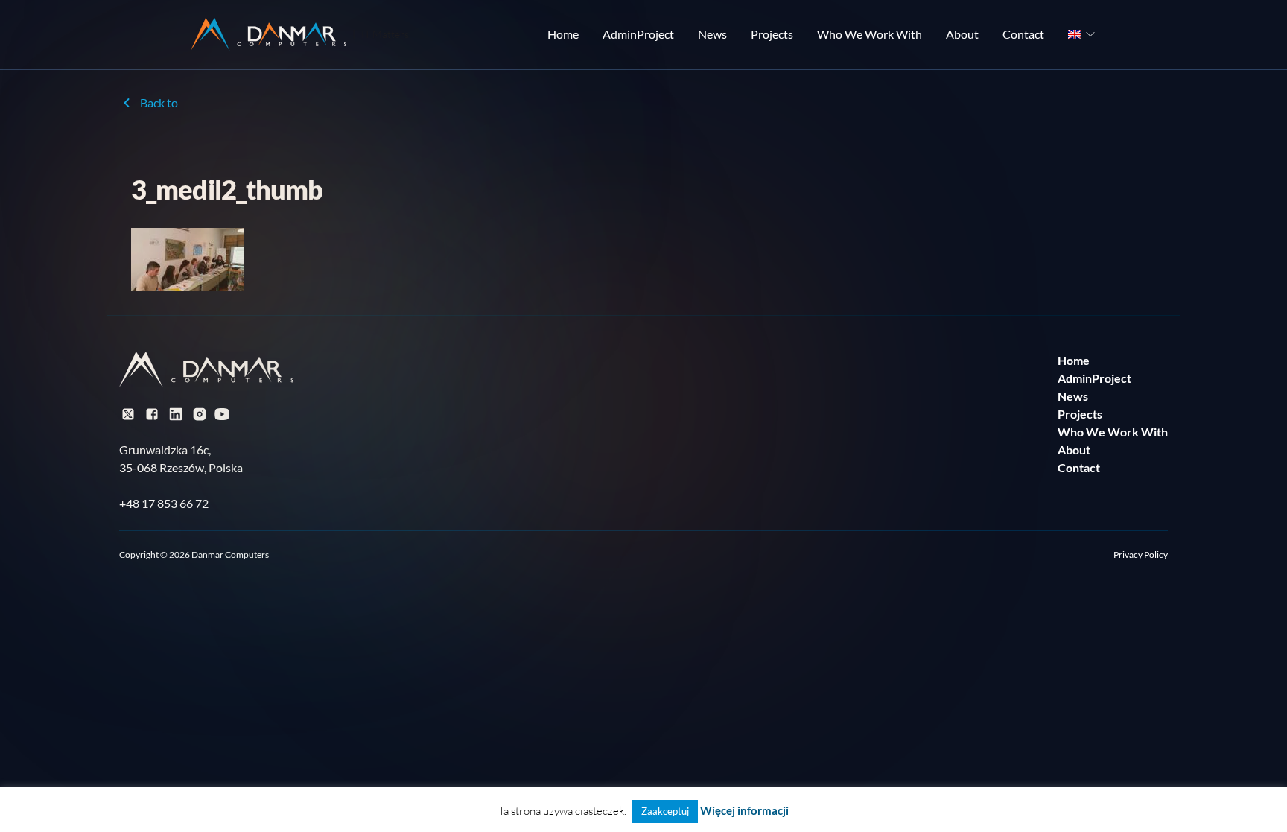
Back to (159, 102)
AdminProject (638, 34)
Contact (1023, 34)
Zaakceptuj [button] (665, 811)
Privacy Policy (1140, 554)
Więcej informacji (744, 810)
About (962, 34)
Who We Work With (869, 34)
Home (563, 34)
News (712, 34)
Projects (772, 34)
